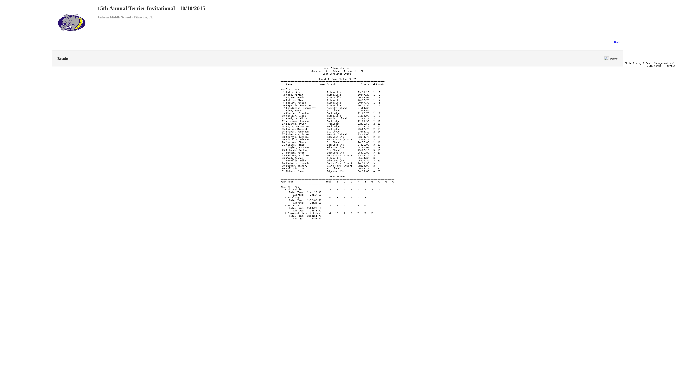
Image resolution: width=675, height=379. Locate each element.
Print (613, 59)
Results (63, 58)
